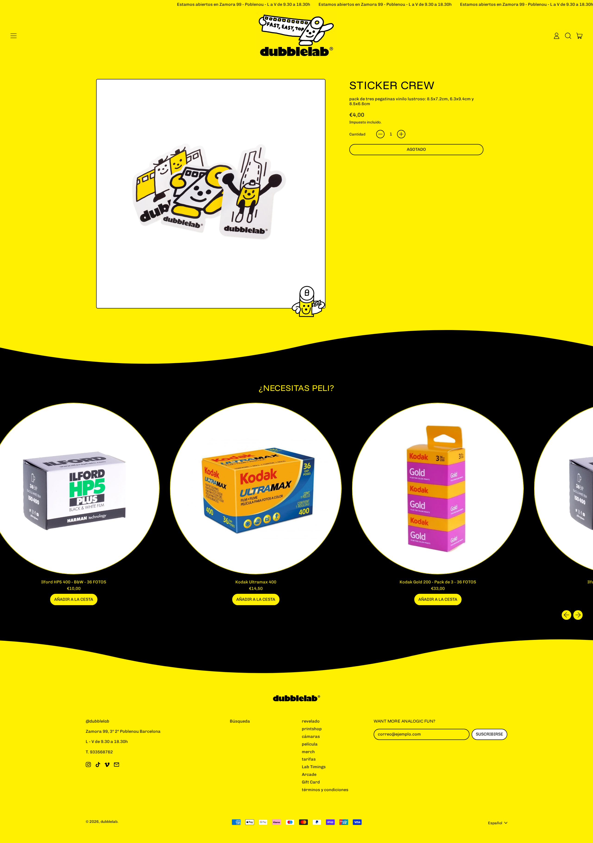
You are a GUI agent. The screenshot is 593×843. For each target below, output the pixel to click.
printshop (312, 728)
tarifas (309, 759)
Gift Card (311, 782)
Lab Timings (314, 766)
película (310, 744)
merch (308, 751)
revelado (311, 721)
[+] (401, 134)
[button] (568, 35)
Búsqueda (240, 721)
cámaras (311, 736)
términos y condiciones (325, 789)
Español (495, 823)
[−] (380, 134)
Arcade (309, 774)
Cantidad (357, 134)
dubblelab (109, 821)
